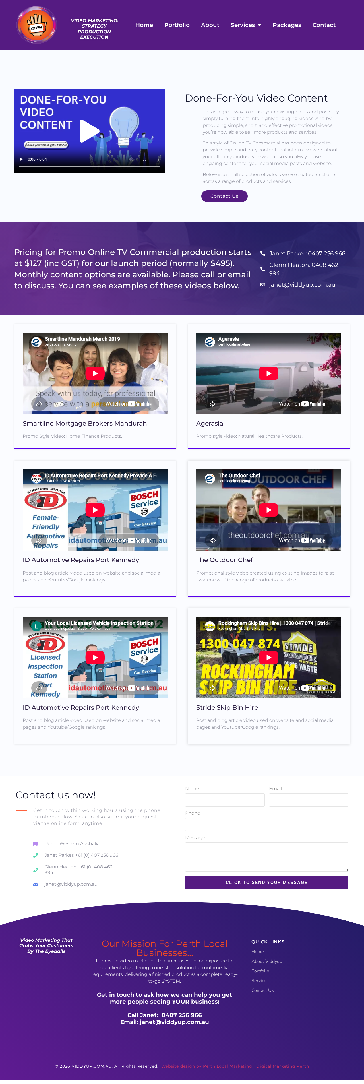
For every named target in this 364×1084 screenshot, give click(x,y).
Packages (287, 25)
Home (144, 25)
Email (275, 788)
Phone (192, 813)
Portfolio (177, 25)
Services (243, 25)
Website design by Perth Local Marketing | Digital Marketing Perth (235, 1066)
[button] (89, 131)
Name (192, 788)
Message (195, 837)
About (210, 25)
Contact (324, 25)
